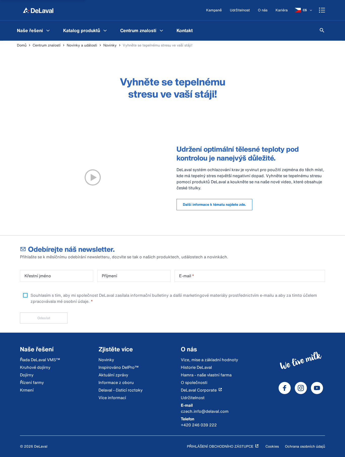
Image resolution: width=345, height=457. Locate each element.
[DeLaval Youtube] (317, 388)
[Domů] (38, 10)
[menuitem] (34, 30)
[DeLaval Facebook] (285, 388)
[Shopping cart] (322, 10)
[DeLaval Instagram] (301, 388)
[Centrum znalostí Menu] (161, 30)
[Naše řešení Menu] (48, 30)
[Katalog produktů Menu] (105, 30)
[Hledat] (322, 30)
